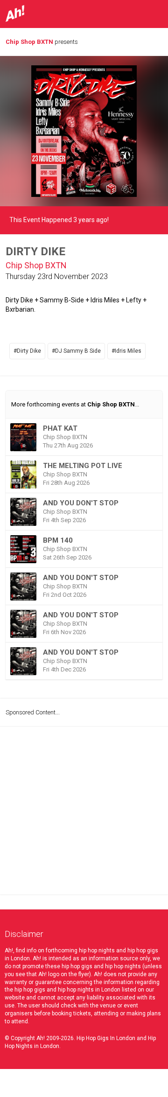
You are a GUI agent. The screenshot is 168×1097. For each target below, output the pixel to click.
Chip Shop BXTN (29, 41)
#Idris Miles (126, 351)
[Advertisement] (84, 810)
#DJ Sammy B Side (76, 351)
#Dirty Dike (27, 351)
